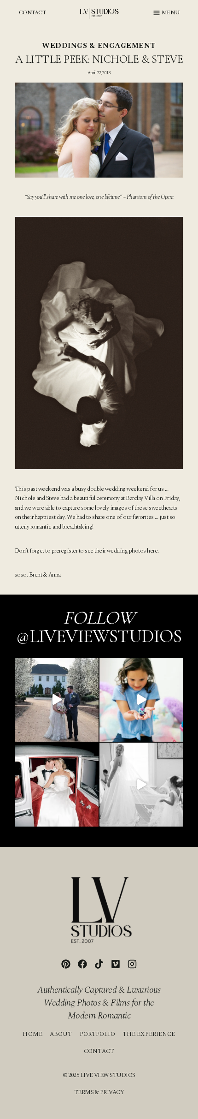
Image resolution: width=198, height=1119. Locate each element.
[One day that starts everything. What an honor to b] (141, 785)
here (152, 550)
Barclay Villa (140, 498)
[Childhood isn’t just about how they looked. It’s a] (141, 700)
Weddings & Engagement (99, 45)
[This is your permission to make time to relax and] (57, 700)
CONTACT (32, 12)
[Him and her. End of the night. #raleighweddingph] (57, 785)
